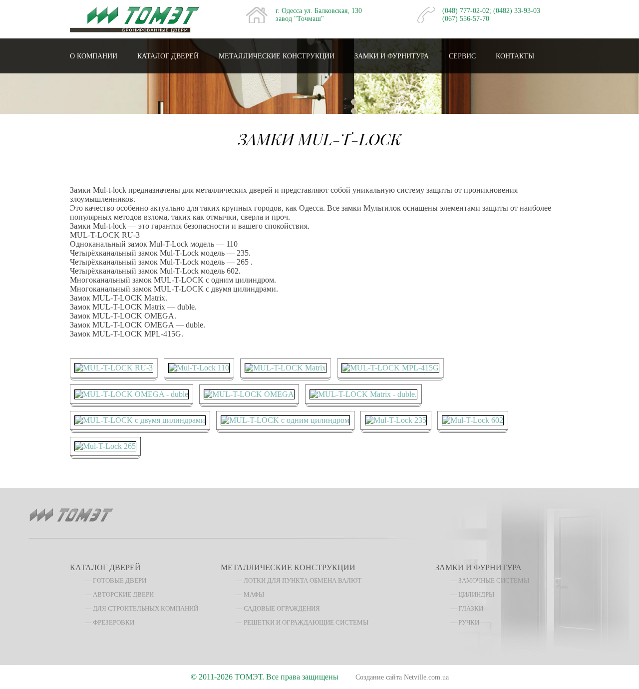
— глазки (466, 608)
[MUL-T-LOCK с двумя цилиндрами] (140, 419)
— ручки (464, 622)
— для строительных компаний (141, 608)
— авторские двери (119, 594)
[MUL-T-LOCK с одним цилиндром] (285, 419)
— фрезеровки (109, 622)
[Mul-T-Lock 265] (105, 445)
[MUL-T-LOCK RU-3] (113, 367)
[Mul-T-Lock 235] (396, 419)
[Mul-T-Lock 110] (199, 367)
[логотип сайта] (135, 18)
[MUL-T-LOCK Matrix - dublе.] (363, 393)
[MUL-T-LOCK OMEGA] (249, 393)
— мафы (250, 594)
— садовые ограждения (278, 608)
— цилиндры (472, 594)
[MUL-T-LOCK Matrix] (285, 367)
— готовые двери (115, 580)
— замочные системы (489, 580)
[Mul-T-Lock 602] (473, 419)
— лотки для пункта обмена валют (298, 580)
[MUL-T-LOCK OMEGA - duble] (131, 393)
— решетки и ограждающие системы (302, 622)
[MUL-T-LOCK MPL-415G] (390, 367)
